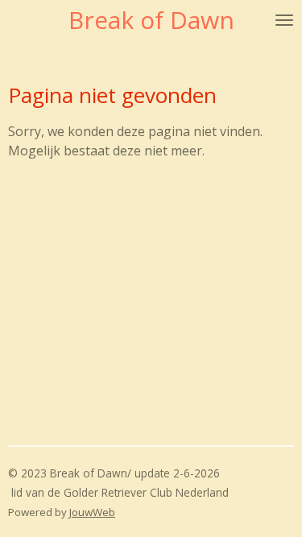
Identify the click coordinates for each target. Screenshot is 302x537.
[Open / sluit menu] (284, 20)
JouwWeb (92, 512)
